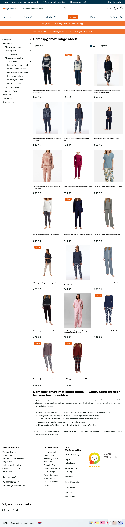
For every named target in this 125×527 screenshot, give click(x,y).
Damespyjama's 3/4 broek (17, 69)
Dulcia (46, 468)
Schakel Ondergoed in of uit (30, 39)
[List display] (94, 46)
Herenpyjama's (10, 51)
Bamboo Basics (49, 455)
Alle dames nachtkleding (14, 58)
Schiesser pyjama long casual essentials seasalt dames (78, 90)
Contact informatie (72, 482)
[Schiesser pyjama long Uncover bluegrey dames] (47, 262)
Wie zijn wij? (7, 472)
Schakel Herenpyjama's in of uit (30, 50)
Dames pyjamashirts (14, 83)
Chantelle (47, 465)
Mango (52, 472)
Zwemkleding (7, 98)
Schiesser (53, 475)
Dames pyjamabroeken (16, 80)
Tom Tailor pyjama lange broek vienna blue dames (46, 234)
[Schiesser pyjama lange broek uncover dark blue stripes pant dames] (78, 262)
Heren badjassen (11, 54)
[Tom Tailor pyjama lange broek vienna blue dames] (47, 214)
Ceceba (51, 462)
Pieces (46, 475)
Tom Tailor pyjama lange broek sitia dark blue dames (108, 331)
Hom (52, 468)
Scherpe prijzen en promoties (13, 458)
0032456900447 (12, 482)
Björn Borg (48, 458)
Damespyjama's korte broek (17, 65)
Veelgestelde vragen (9, 452)
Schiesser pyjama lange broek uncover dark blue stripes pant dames (78, 283)
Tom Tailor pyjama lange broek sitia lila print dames (46, 379)
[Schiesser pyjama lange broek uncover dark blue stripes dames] (47, 118)
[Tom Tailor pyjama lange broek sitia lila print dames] (47, 358)
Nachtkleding (7, 43)
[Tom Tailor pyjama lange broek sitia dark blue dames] (108, 310)
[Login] (115, 8)
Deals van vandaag (72, 454)
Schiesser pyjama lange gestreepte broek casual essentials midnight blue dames (107, 91)
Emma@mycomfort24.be (15, 486)
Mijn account (7, 455)
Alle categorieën (6, 17)
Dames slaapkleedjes (12, 87)
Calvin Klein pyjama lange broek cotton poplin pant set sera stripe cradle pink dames (77, 331)
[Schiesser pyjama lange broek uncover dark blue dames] (78, 118)
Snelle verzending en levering (13, 465)
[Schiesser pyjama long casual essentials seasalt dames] (78, 70)
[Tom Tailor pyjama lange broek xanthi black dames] (47, 310)
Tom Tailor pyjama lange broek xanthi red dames (76, 379)
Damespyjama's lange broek (17, 72)
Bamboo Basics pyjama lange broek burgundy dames (78, 186)
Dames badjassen (11, 91)
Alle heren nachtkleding (13, 47)
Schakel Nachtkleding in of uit (30, 43)
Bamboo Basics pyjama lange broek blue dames (106, 138)
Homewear (6, 95)
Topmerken (48, 452)
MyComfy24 (116, 17)
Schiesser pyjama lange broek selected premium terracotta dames (47, 187)
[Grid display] (91, 46)
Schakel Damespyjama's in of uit (30, 61)
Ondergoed (6, 40)
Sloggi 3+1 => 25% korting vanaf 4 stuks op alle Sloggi (62, 24)
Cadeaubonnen (8, 102)
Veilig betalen (7, 462)
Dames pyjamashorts (15, 76)
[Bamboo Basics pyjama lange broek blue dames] (108, 118)
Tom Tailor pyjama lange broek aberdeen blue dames (108, 186)
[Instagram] (3, 510)
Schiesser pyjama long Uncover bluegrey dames (45, 283)
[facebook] (13, 510)
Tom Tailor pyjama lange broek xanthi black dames (46, 331)
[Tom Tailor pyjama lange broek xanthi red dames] (78, 358)
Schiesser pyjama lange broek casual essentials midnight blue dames (46, 91)
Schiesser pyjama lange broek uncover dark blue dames (76, 139)
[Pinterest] (8, 510)
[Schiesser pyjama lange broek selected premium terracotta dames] (47, 166)
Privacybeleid (70, 487)
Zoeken (65, 9)
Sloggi (46, 478)
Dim (53, 465)
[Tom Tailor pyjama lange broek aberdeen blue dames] (108, 166)
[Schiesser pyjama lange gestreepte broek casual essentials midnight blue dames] (108, 70)
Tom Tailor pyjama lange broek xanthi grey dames (107, 234)
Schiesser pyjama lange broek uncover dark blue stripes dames (47, 139)
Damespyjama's (11, 61)
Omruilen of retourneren (11, 468)
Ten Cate (53, 478)
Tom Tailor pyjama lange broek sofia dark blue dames (78, 234)
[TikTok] (17, 510)
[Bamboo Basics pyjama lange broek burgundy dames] (78, 166)
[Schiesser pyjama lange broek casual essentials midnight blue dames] (47, 70)
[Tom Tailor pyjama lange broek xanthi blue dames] (108, 262)
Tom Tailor (47, 482)
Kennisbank (69, 477)
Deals (93, 17)
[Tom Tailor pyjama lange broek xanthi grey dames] (108, 214)
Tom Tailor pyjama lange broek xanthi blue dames (107, 283)
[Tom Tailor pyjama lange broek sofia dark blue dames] (78, 214)
